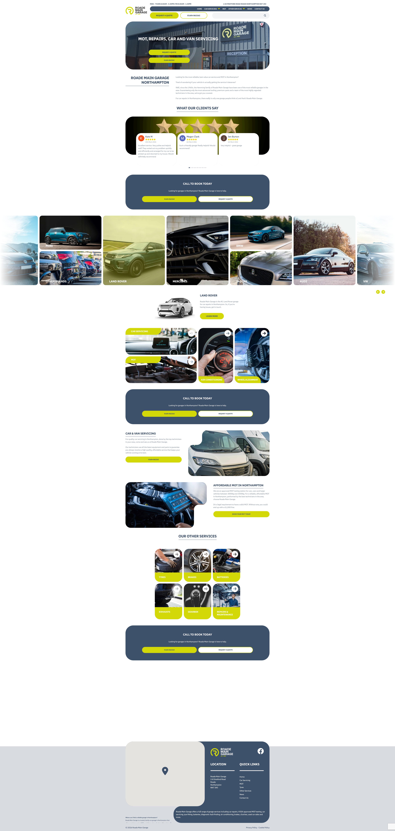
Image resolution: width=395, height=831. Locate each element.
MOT (224, 9)
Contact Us (260, 9)
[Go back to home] (136, 11)
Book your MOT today (241, 514)
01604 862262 (193, 15)
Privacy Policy (251, 827)
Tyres (242, 787)
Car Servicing (210, 9)
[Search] (265, 15)
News (249, 9)
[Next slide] (383, 292)
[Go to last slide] (378, 292)
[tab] (189, 167)
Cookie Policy (264, 827)
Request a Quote (164, 15)
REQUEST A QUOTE (169, 52)
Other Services (235, 9)
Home (199, 9)
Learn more (212, 316)
